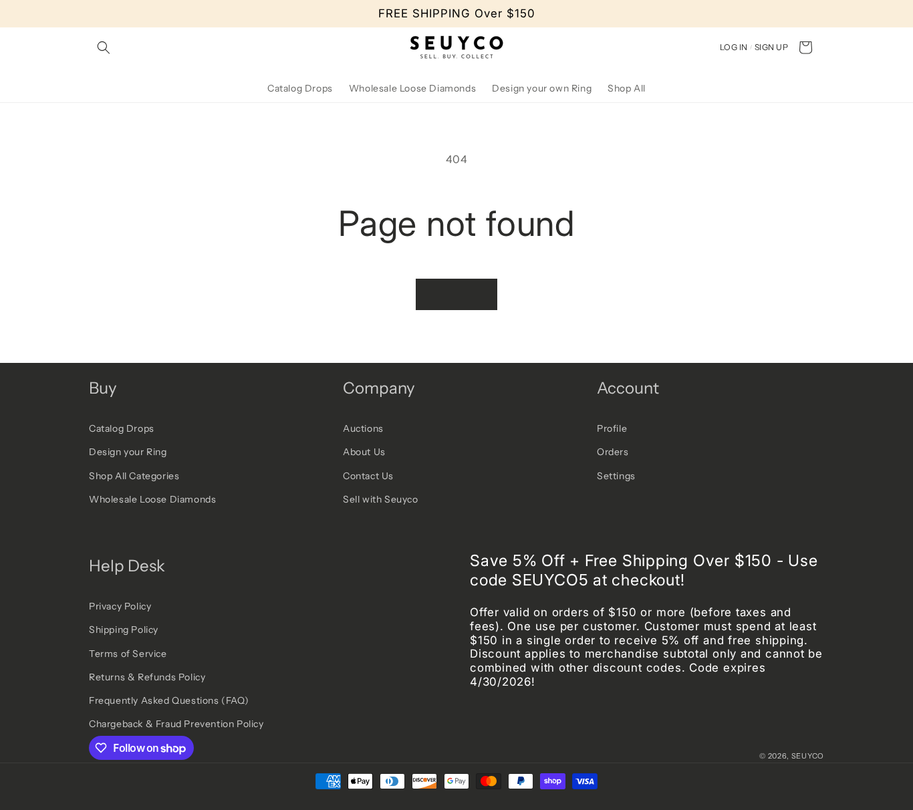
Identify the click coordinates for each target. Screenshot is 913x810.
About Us (364, 452)
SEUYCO (807, 756)
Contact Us (368, 476)
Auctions (363, 428)
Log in (734, 47)
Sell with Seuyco (380, 499)
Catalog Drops (121, 428)
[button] (103, 47)
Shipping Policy (123, 630)
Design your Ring (128, 452)
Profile (612, 428)
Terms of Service (128, 654)
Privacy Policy (120, 606)
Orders (613, 452)
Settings (616, 476)
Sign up (771, 47)
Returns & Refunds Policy (147, 677)
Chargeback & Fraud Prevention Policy (176, 724)
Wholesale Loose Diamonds (152, 499)
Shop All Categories (134, 476)
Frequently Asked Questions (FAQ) (169, 700)
